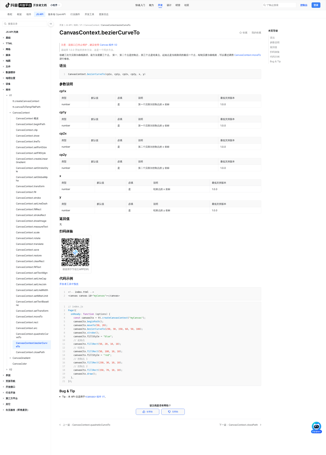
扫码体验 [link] (274, 51)
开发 (160, 5)
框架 (19, 14)
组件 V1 (95, 396)
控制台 (303, 5)
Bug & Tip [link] (275, 61)
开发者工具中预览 (68, 283)
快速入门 (140, 5)
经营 (178, 5)
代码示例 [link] (274, 56)
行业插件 (75, 14)
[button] (3, 38)
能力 (151, 5)
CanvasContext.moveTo (247, 54)
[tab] (140, 5)
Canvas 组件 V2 (108, 44)
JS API (39, 14)
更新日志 (103, 14)
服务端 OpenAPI (57, 14)
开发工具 (89, 14)
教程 (9, 14)
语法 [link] (272, 37)
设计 (169, 5)
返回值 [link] (273, 47)
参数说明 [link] (274, 42)
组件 (28, 14)
